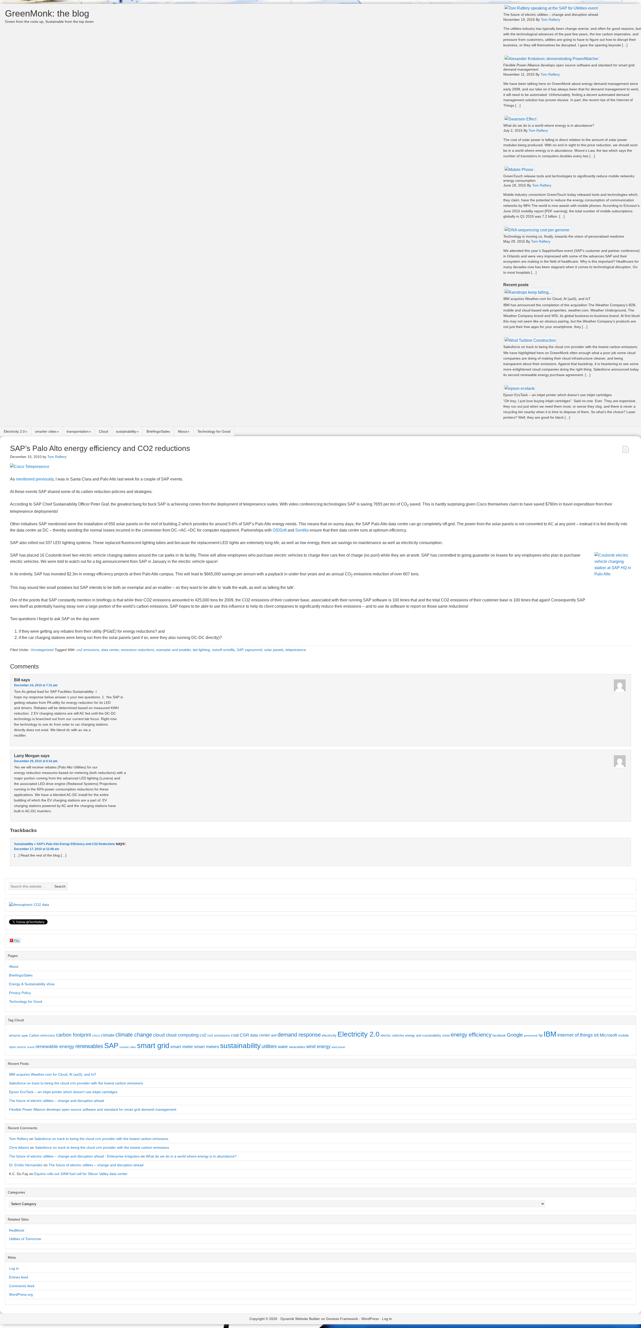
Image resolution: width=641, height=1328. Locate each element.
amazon (15, 1035)
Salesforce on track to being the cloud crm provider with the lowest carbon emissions (570, 347)
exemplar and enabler (173, 650)
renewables (89, 1046)
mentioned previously (35, 479)
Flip (16, 940)
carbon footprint (73, 1035)
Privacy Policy (20, 993)
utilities (269, 1046)
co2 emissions (88, 650)
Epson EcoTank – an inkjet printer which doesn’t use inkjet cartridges (557, 395)
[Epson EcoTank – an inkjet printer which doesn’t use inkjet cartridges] (519, 388)
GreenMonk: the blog (47, 13)
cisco (96, 1035)
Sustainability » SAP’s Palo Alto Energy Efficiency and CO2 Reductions (64, 844)
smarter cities (45, 431)
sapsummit (253, 650)
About (182, 431)
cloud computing (182, 1035)
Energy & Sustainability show (32, 984)
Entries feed (18, 1277)
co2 (203, 1035)
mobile (623, 1035)
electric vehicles (392, 1035)
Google (515, 1035)
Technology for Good (213, 431)
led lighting (201, 650)
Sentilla (302, 530)
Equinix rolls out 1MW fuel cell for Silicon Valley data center (80, 1174)
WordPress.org (21, 1294)
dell (273, 1035)
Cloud (103, 431)
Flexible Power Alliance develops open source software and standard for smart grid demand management (92, 1109)
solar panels (273, 650)
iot (596, 1035)
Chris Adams (19, 1147)
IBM (550, 1034)
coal (235, 1035)
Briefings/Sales (158, 431)
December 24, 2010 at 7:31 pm (36, 685)
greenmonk (531, 1035)
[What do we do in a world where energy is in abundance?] (520, 119)
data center (110, 650)
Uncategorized (42, 650)
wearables (297, 1047)
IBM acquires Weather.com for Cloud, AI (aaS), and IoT (547, 299)
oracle (31, 1047)
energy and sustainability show (427, 1035)
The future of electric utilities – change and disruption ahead (550, 15)
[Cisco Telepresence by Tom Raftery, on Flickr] (29, 466)
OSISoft (279, 530)
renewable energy (55, 1046)
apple (25, 1035)
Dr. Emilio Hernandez (26, 1165)
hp (541, 1035)
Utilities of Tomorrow (25, 1239)
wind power (338, 1047)
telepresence (295, 650)
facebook (499, 1035)
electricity (329, 1035)
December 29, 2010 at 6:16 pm (36, 761)
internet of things (575, 1035)
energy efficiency (471, 1035)
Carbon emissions (42, 1035)
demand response (299, 1035)
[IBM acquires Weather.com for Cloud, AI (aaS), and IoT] (528, 292)
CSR (244, 1035)
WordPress (370, 1319)
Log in (14, 1268)
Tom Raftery (18, 1139)
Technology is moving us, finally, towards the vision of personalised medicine (563, 236)
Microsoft (608, 1035)
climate (107, 1035)
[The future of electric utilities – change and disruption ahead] (551, 8)
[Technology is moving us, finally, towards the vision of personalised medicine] (537, 230)
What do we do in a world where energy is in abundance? (548, 125)
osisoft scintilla (223, 650)
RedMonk (16, 1230)
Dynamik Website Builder (300, 1319)
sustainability (126, 431)
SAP (240, 650)
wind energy (318, 1046)
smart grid (153, 1046)
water (283, 1046)
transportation (78, 431)
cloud (159, 1035)
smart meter (181, 1046)
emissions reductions (137, 650)
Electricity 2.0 (14, 431)
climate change (133, 1035)
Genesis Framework (342, 1319)
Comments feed (21, 1286)
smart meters (206, 1046)
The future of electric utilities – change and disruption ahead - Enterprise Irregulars (74, 1156)
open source (17, 1047)
